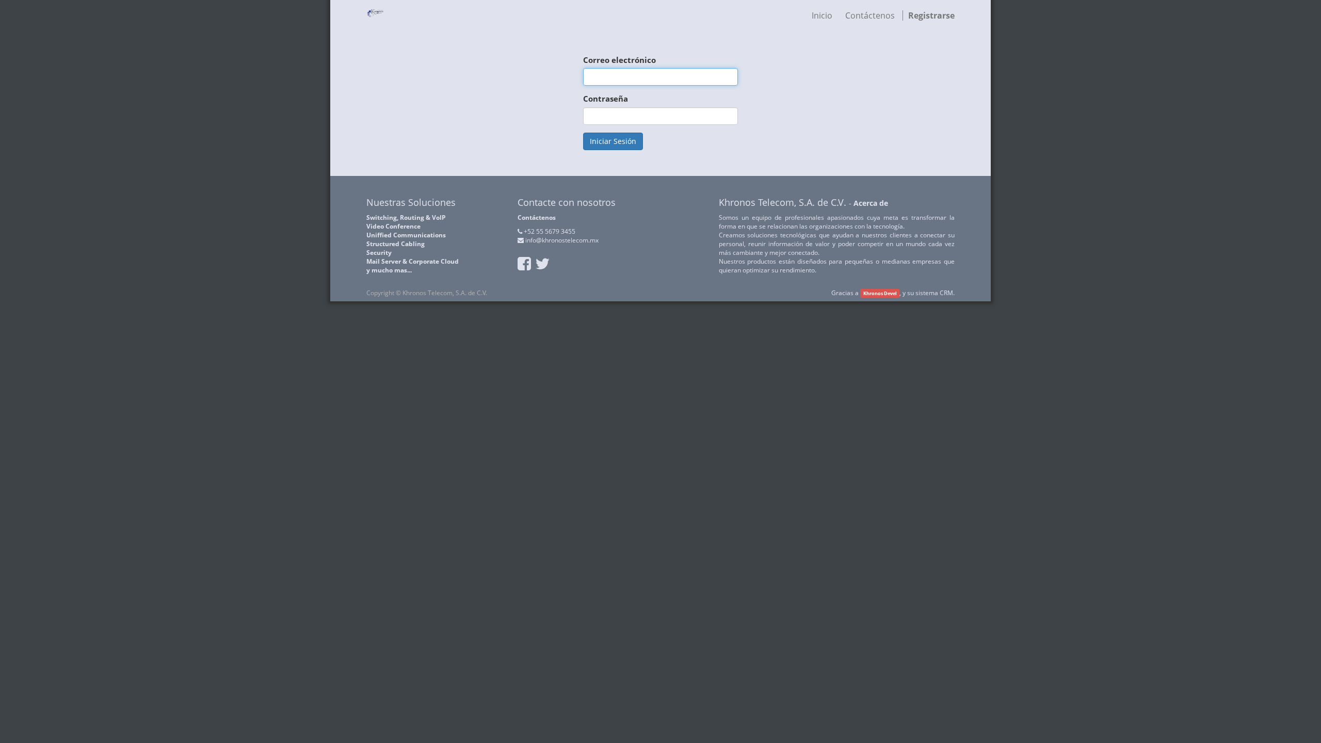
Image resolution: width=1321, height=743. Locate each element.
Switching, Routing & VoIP (406, 217)
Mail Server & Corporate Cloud (412, 261)
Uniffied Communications (406, 235)
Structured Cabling (395, 243)
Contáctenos (537, 217)
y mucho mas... (389, 270)
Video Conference (393, 226)
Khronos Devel (880, 293)
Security (379, 252)
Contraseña (605, 98)
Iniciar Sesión (613, 141)
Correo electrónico (619, 60)
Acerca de (870, 203)
